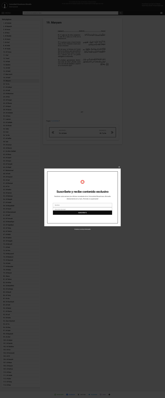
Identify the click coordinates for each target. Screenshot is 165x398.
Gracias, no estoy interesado (82, 229)
